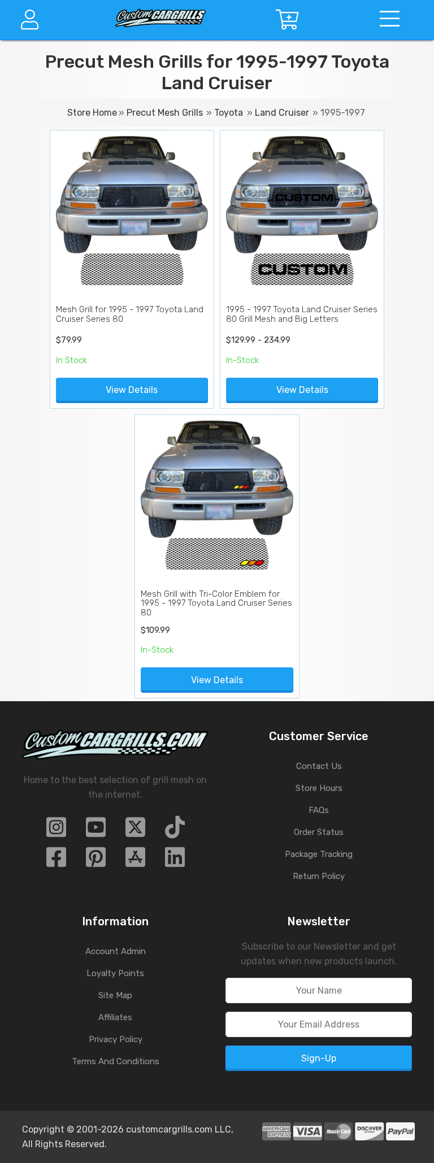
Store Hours (319, 788)
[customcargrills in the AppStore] (135, 860)
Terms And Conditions (115, 1061)
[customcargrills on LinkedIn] (175, 860)
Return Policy (319, 876)
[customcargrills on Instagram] (56, 830)
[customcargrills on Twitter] (135, 830)
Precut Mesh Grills (165, 112)
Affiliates (115, 1017)
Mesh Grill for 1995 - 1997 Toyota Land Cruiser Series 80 (129, 314)
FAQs (319, 810)
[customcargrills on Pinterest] (96, 860)
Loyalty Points (115, 973)
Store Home (92, 112)
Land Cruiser (282, 112)
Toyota (228, 112)
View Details (132, 389)
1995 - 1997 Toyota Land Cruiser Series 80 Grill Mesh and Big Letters (301, 314)
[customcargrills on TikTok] (175, 830)
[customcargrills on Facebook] (56, 860)
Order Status (319, 832)
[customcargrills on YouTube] (96, 830)
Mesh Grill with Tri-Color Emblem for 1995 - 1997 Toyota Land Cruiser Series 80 (216, 603)
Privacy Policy (115, 1039)
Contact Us (319, 766)
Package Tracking (319, 854)
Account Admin (115, 951)
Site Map (115, 995)
